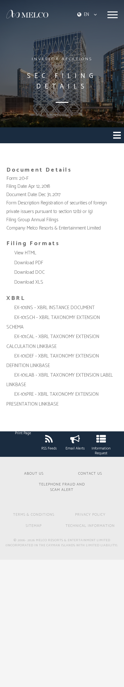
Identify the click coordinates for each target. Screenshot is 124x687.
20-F (24, 178)
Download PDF (28, 263)
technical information (90, 526)
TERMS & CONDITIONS (33, 515)
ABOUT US (34, 474)
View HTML (25, 253)
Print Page (23, 433)
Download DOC (29, 272)
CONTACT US (90, 474)
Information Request (101, 450)
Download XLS (28, 282)
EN (86, 14)
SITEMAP (34, 526)
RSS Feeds (49, 448)
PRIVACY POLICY (90, 515)
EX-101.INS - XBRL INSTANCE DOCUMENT (54, 308)
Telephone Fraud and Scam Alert (62, 487)
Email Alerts (75, 448)
